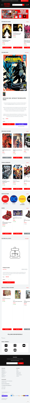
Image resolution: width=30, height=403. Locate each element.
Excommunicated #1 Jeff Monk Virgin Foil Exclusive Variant (17, 34)
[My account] (26, 4)
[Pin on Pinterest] (23, 269)
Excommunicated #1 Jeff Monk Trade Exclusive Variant (6, 41)
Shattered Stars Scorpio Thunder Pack (17, 218)
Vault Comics (4, 39)
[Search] (23, 5)
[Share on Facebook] (22, 269)
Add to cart (7, 47)
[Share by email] (26, 269)
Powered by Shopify (4, 399)
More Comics (27, 52)
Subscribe (20, 363)
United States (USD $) (5, 392)
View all (27, 21)
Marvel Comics (15, 180)
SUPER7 (14, 300)
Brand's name (4, 269)
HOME (17, 369)
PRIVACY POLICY (18, 372)
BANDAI (3, 221)
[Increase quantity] (11, 121)
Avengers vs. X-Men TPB (16, 181)
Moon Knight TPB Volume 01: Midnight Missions (6, 182)
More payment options (21, 126)
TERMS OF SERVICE (19, 374)
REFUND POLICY (18, 373)
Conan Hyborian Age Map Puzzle (6, 298)
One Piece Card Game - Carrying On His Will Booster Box (6, 223)
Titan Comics (4, 297)
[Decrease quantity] (6, 121)
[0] (27, 4)
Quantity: (4, 121)
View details (27, 238)
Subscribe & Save (25, 0)
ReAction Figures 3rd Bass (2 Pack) (17, 301)
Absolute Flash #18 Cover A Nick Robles (6, 150)
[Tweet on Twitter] (25, 269)
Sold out (7, 157)
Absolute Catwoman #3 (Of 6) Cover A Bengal (17, 150)
